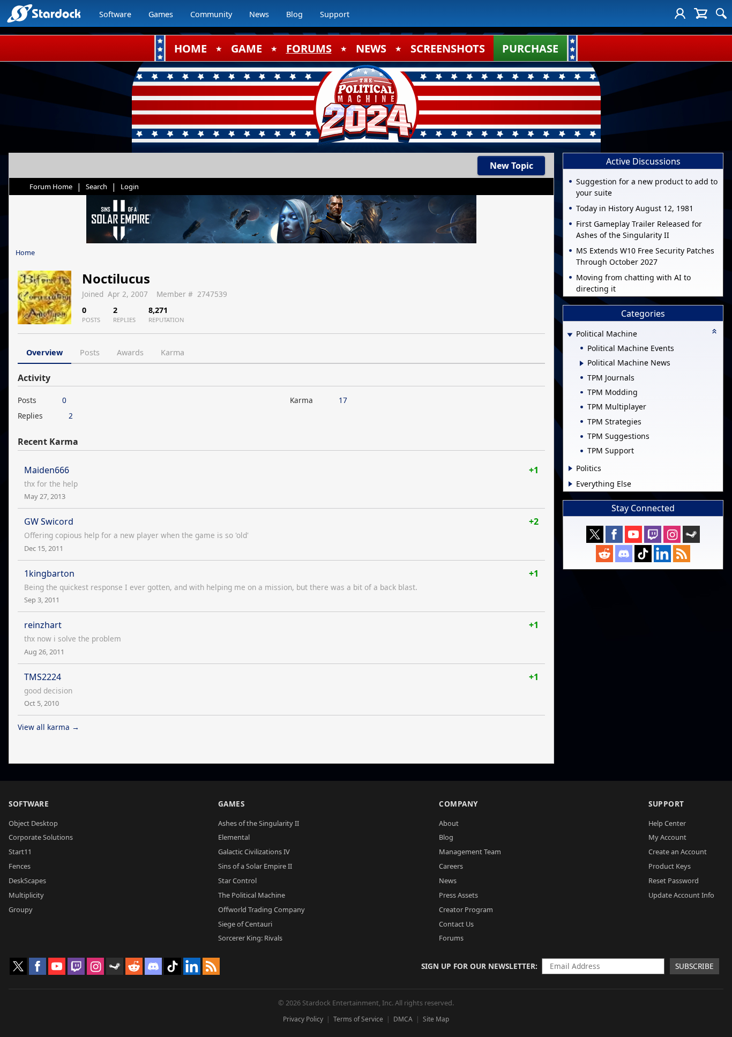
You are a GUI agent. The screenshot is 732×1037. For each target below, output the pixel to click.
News (259, 14)
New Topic (511, 165)
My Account (667, 837)
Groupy (21, 909)
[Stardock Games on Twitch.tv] (652, 534)
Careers (451, 866)
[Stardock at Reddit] (604, 553)
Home (25, 252)
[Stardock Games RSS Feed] (681, 553)
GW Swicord (48, 521)
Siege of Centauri (245, 924)
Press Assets (458, 895)
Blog (294, 14)
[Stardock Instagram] (672, 534)
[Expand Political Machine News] (582, 363)
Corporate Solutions (41, 837)
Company (458, 804)
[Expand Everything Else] (570, 484)
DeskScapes (27, 880)
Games (160, 14)
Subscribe (694, 966)
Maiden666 (46, 470)
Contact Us (456, 924)
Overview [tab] (44, 352)
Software (115, 14)
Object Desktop (33, 823)
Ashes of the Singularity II (258, 823)
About (449, 823)
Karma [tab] (172, 352)
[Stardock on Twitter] (594, 534)
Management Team (470, 851)
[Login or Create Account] (680, 13)
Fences (20, 866)
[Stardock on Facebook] (614, 534)
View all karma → (48, 727)
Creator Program (466, 909)
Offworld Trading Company (261, 909)
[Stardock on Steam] (691, 534)
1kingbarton (49, 573)
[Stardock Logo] (43, 13)
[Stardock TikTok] (643, 553)
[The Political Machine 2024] (366, 104)
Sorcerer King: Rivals (250, 938)
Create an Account (677, 851)
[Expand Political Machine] (569, 335)
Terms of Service (358, 1019)
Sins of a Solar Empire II (255, 866)
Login (130, 186)
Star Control (237, 880)
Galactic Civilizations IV (254, 851)
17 (343, 400)
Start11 (20, 851)
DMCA (403, 1019)
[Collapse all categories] (714, 331)
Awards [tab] (130, 352)
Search (96, 186)
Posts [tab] (90, 352)
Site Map (436, 1019)
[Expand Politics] (570, 468)
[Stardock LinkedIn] (662, 553)
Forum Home (50, 186)
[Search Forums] (721, 13)
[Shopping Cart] (700, 13)
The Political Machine (251, 895)
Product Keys (669, 866)
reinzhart (43, 625)
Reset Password (673, 880)
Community (211, 14)
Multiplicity (26, 895)
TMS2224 (42, 677)
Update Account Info (681, 895)
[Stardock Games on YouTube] (633, 534)
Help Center (667, 823)
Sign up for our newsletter (478, 966)
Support (334, 14)
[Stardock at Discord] (623, 553)
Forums (451, 938)
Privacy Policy (303, 1019)
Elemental (234, 837)
